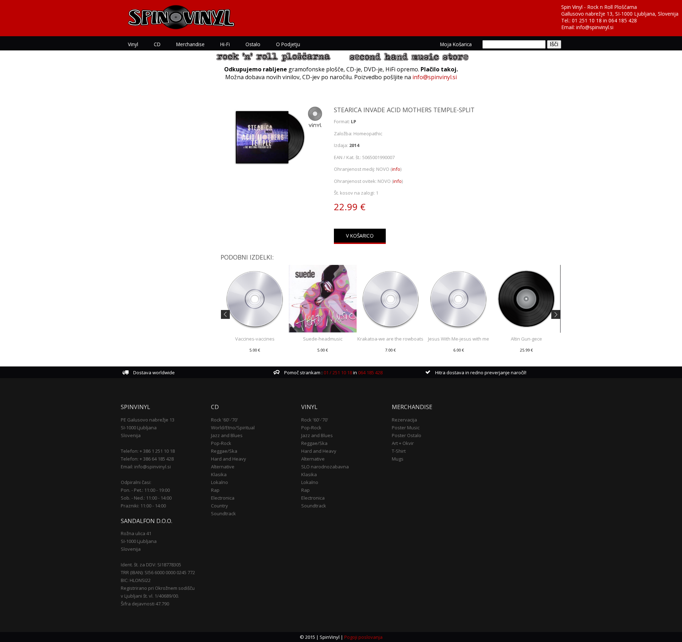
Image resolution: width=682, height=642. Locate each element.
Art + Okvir (403, 443)
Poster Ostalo (406, 435)
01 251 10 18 (587, 20)
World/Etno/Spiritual (233, 427)
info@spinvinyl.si (594, 27)
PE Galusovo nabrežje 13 (147, 420)
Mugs (398, 459)
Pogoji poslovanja (363, 637)
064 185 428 (622, 20)
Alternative (222, 466)
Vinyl (133, 44)
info (396, 169)
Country (219, 505)
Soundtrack (223, 513)
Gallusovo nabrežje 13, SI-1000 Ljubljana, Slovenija (619, 13)
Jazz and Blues (227, 435)
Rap (215, 490)
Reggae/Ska (224, 451)
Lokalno (219, 482)
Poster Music (406, 427)
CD (157, 44)
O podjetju (288, 44)
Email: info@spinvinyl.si (146, 466)
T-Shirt (399, 451)
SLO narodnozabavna (325, 466)
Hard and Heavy (228, 459)
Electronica (222, 498)
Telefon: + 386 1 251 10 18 (148, 451)
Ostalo (252, 44)
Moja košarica (456, 44)
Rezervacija (404, 420)
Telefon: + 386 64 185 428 (147, 459)
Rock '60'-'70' (224, 420)
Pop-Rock (221, 443)
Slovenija (131, 435)
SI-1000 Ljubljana (139, 427)
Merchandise (190, 44)
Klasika (219, 474)
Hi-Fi (225, 44)
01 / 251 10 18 (337, 372)
